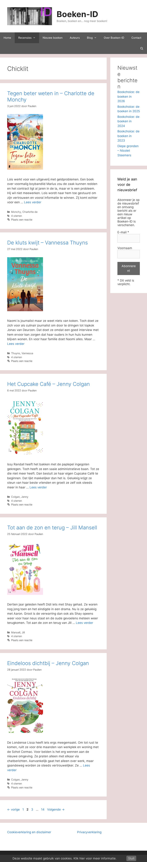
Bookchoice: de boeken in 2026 (128, 96)
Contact (136, 37)
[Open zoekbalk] (141, 48)
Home (7, 37)
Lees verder (32, 202)
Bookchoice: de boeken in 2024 (128, 121)
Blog (90, 37)
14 (43, 809)
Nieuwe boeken (53, 37)
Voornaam (124, 248)
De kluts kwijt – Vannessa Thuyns (47, 242)
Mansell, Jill (18, 632)
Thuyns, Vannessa (22, 353)
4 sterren (16, 215)
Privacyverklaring (89, 832)
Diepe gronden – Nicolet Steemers (128, 150)
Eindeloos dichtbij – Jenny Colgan (48, 663)
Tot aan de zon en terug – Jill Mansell (52, 527)
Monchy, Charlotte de (24, 211)
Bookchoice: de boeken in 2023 (128, 136)
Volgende (56, 809)
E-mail (123, 232)
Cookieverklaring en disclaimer (29, 832)
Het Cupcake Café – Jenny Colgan (48, 384)
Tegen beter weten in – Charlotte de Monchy (50, 96)
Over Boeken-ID (114, 37)
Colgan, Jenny (19, 496)
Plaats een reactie (21, 219)
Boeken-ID (77, 14)
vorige (13, 809)
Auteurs (75, 37)
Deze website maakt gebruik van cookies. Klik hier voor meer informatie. (65, 858)
